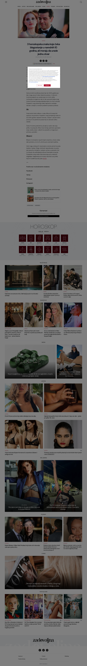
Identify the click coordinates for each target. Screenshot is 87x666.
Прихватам (47, 85)
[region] (43, 77)
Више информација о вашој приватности (49, 76)
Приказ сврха (40, 85)
